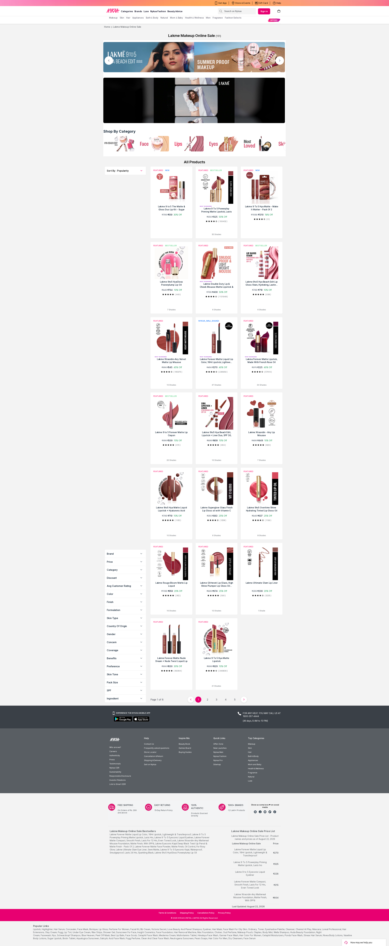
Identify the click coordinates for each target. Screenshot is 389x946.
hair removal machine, (185, 932)
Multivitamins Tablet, (187, 935)
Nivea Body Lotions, (333, 935)
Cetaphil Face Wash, (148, 935)
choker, (218, 932)
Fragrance (252, 772)
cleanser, (290, 929)
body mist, (268, 932)
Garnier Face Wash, (229, 935)
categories (127, 11)
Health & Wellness (256, 768)
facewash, (46, 935)
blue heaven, (88, 935)
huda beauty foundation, (303, 932)
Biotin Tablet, (69, 938)
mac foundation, (205, 932)
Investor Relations (117, 780)
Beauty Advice (174, 11)
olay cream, (51, 932)
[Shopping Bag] (279, 11)
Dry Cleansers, (235, 938)
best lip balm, (118, 935)
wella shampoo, (282, 932)
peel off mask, (103, 935)
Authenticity (114, 755)
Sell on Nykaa (150, 764)
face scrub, (131, 935)
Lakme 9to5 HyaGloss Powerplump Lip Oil (176, 852)
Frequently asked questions (156, 748)
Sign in (264, 11)
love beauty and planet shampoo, (184, 929)
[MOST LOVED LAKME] (257, 143)
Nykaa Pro (218, 760)
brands (138, 11)
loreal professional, (332, 929)
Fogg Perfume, (133, 938)
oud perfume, (230, 932)
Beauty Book (184, 744)
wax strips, (97, 932)
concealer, (71, 929)
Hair (250, 752)
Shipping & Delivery (153, 760)
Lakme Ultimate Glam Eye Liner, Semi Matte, (138, 849)
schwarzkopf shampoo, (69, 935)
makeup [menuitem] (113, 17)
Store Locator (150, 752)
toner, (261, 929)
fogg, (61, 932)
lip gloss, (103, 929)
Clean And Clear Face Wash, (155, 938)
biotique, (93, 929)
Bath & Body (253, 756)
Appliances (253, 760)
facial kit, (135, 929)
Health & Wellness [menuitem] (194, 17)
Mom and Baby (254, 764)
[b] (222, 143)
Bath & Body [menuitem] (152, 17)
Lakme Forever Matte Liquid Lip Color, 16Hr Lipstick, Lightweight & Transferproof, (150, 834)
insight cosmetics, (146, 932)
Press (112, 759)
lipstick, (37, 929)
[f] (188, 143)
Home (107, 26)
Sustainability (115, 772)
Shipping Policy (187, 913)
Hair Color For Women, (250, 935)
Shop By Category (119, 131)
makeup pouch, (245, 932)
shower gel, (109, 932)
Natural (251, 777)
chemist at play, (304, 929)
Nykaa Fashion (158, 11)
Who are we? (115, 747)
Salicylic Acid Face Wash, (112, 938)
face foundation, (164, 932)
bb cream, (145, 929)
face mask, (83, 929)
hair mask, (217, 929)
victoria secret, (159, 929)
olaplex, (258, 932)
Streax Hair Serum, (313, 935)
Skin (250, 748)
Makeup (251, 744)
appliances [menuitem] (138, 17)
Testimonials (115, 764)
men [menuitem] (208, 17)
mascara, (316, 929)
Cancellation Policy (205, 913)
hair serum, (59, 929)
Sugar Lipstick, (54, 938)
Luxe (250, 781)
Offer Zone (218, 744)
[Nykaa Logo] (113, 10)
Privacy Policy (224, 913)
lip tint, (68, 932)
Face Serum (250, 938)
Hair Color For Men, (218, 938)
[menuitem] (273, 20)
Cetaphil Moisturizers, (273, 935)
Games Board (185, 748)
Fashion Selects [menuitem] (233, 17)
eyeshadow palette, (275, 929)
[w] (118, 143)
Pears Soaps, (201, 938)
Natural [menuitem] (164, 17)
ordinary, (252, 929)
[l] (194, 57)
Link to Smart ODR (117, 784)
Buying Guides (185, 752)
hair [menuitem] (128, 17)
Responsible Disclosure (120, 776)
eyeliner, (207, 929)
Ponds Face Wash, (294, 935)
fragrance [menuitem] (218, 17)
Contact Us (149, 744)
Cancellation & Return (153, 756)
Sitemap (217, 764)
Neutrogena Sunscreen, (182, 938)
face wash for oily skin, (235, 929)
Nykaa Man (218, 752)
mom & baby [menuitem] (176, 17)
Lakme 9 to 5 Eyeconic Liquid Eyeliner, (174, 837)
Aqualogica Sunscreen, (88, 938)
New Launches (220, 748)
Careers (113, 751)
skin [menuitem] (122, 17)
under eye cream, (82, 932)
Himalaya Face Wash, (208, 935)
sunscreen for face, (126, 932)
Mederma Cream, (167, 935)
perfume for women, (119, 929)
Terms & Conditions (167, 913)
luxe (146, 11)
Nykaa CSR (114, 768)
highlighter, (47, 929)
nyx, (54, 935)
